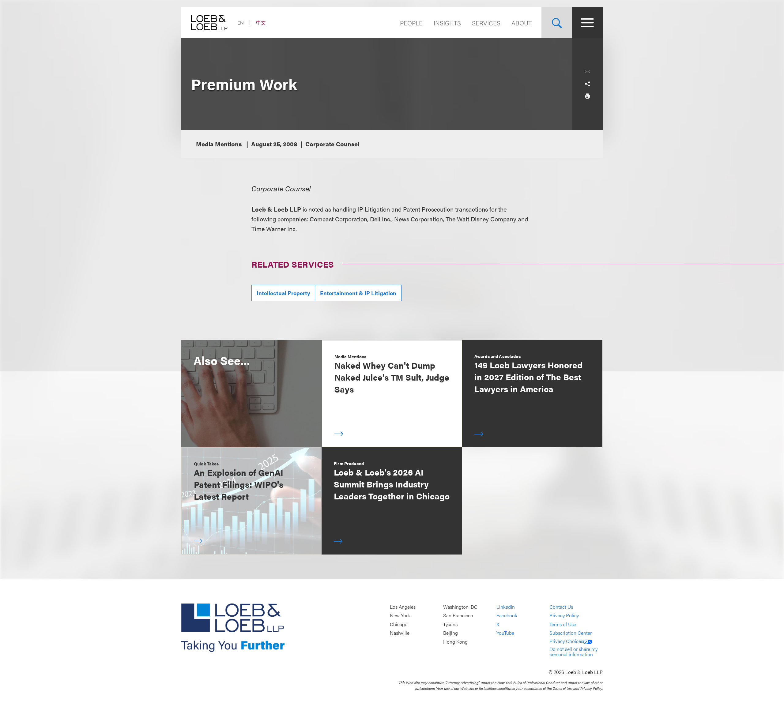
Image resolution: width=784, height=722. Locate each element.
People (411, 22)
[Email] (587, 72)
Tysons (450, 624)
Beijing (450, 633)
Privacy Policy (564, 615)
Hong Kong (455, 641)
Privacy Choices (566, 641)
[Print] (587, 96)
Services (486, 22)
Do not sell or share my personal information (573, 651)
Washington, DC (460, 606)
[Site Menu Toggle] (587, 22)
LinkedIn (505, 606)
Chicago (399, 624)
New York (400, 615)
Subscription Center (570, 633)
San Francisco (458, 615)
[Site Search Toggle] (556, 22)
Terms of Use (562, 624)
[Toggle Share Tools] (587, 84)
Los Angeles (403, 606)
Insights (447, 22)
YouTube (505, 633)
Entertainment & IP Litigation (358, 293)
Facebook (506, 615)
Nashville (399, 633)
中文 (261, 22)
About (521, 22)
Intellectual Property (283, 293)
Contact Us (561, 606)
